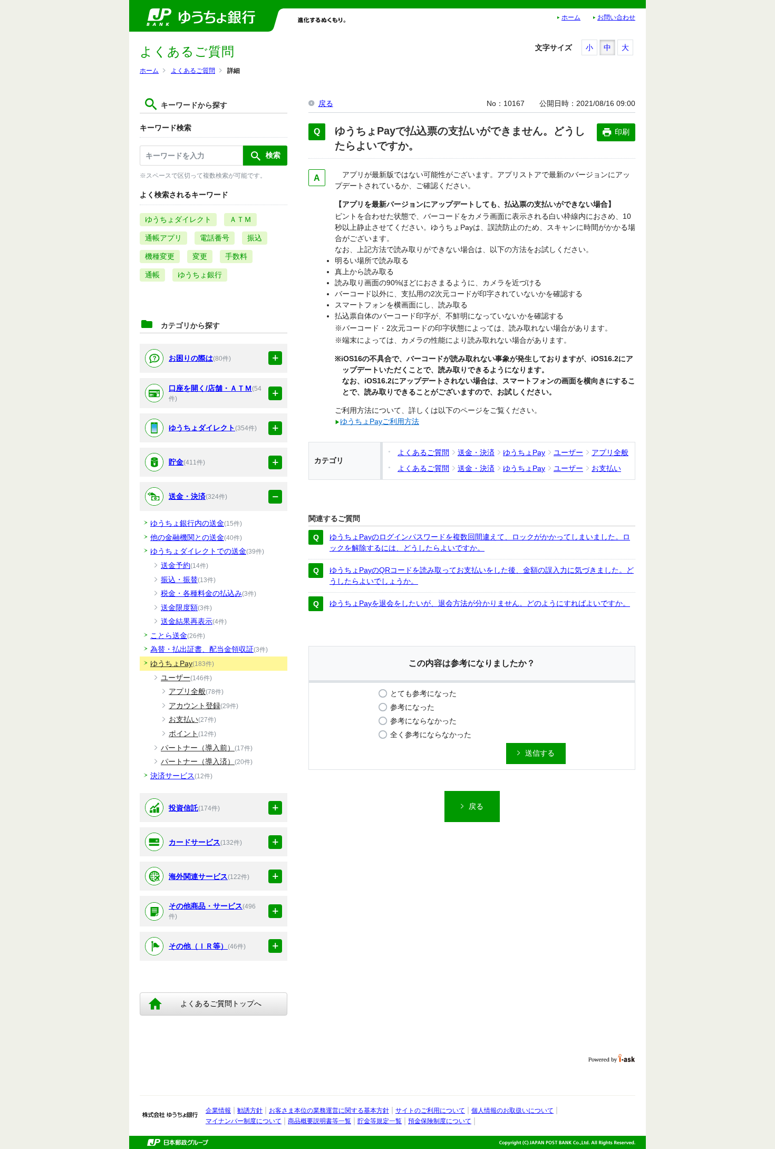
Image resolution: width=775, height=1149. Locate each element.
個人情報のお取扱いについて (512, 1110)
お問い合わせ (616, 17)
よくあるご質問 (193, 70)
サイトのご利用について (430, 1110)
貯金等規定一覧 (379, 1121)
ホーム (570, 17)
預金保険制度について (439, 1121)
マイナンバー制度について (244, 1121)
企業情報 (218, 1110)
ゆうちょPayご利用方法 (379, 421)
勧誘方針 (250, 1110)
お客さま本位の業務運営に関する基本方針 (329, 1110)
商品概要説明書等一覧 (319, 1121)
